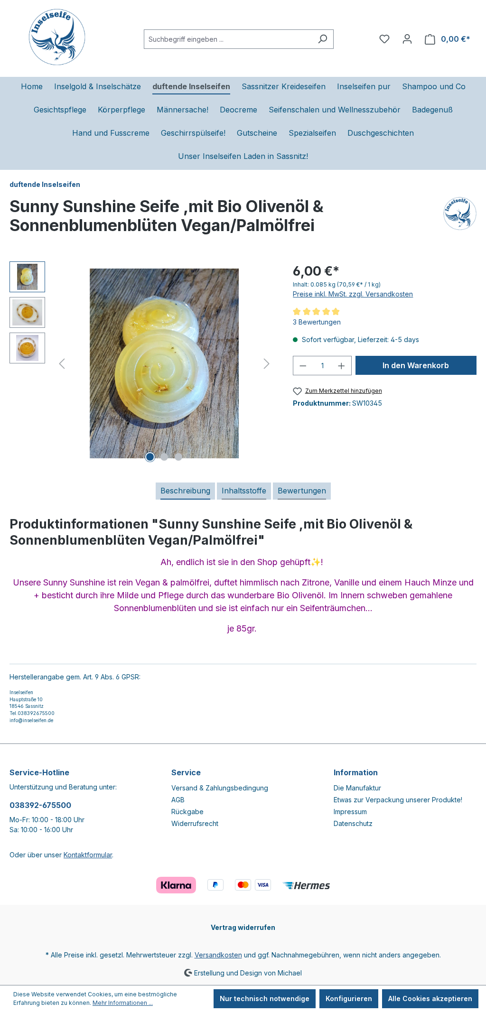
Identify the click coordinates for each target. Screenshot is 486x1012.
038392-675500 (40, 805)
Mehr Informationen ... (123, 1002)
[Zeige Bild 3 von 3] (178, 457)
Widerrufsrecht (194, 823)
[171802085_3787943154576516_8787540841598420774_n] (164, 363)
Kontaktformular (88, 855)
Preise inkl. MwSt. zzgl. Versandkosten (353, 294)
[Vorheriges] (62, 363)
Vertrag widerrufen (243, 927)
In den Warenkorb (416, 365)
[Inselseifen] (460, 219)
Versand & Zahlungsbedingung (219, 788)
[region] (141, 363)
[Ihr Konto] (407, 38)
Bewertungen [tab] (302, 490)
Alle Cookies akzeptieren (430, 998)
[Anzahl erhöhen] (342, 365)
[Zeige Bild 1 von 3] (150, 457)
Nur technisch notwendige (264, 998)
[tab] (185, 491)
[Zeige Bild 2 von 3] (164, 457)
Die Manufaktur (357, 788)
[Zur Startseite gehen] (56, 37)
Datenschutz (353, 823)
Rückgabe (187, 812)
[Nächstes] (267, 363)
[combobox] (228, 39)
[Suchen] (322, 39)
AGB (178, 800)
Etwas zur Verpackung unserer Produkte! (398, 800)
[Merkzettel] (384, 38)
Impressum (350, 812)
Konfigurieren (349, 998)
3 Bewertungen (317, 322)
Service (186, 772)
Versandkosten (218, 955)
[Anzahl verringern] (303, 365)
